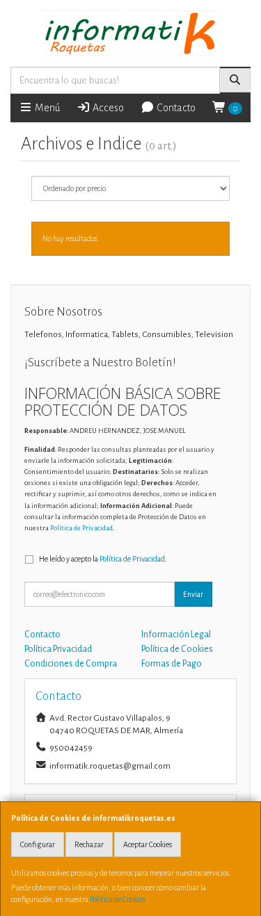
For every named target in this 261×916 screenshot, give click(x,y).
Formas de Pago (171, 664)
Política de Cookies (117, 899)
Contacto (175, 107)
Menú (46, 107)
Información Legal (176, 634)
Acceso (107, 107)
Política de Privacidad (81, 528)
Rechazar (89, 844)
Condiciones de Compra (70, 664)
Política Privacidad (58, 649)
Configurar (37, 844)
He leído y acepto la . (103, 559)
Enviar (193, 594)
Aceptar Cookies (147, 844)
